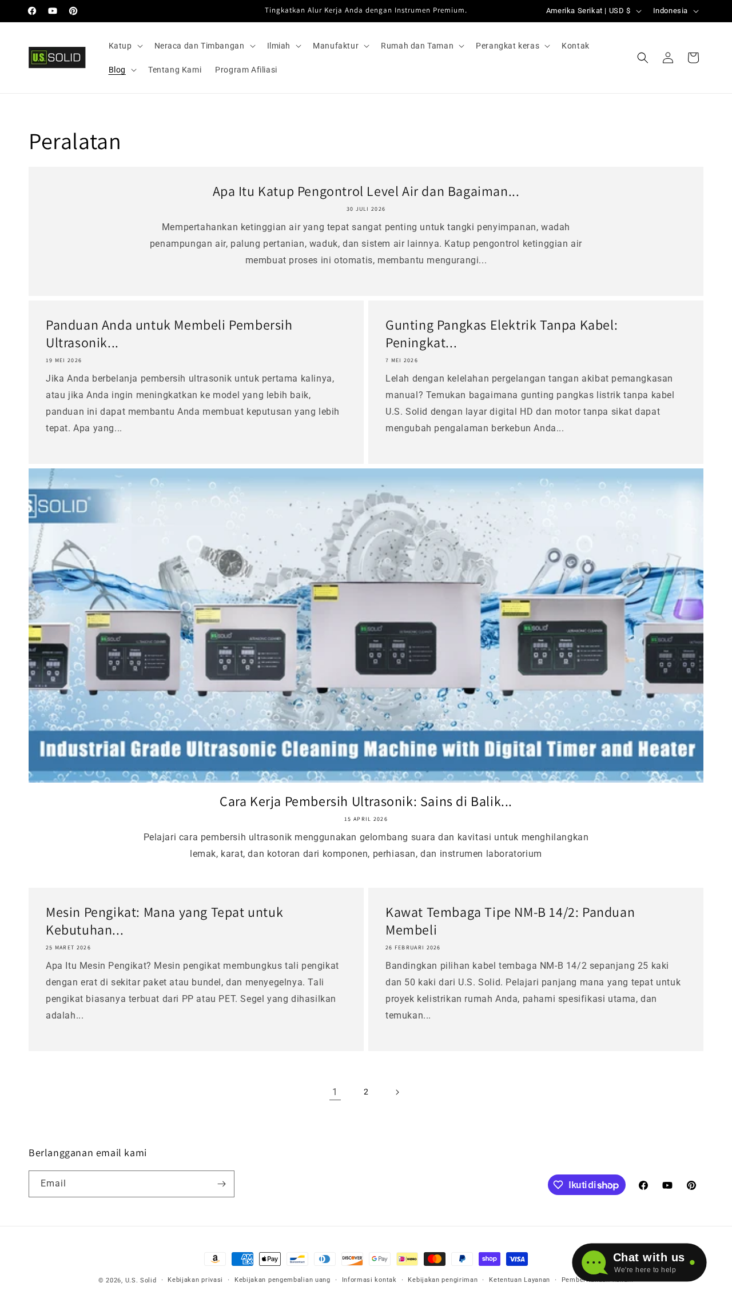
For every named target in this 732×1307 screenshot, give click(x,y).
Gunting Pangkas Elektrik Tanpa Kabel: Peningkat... (501, 333)
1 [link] (335, 1092)
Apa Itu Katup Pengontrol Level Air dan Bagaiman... (366, 191)
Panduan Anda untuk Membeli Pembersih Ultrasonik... (169, 333)
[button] (125, 46)
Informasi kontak (369, 1280)
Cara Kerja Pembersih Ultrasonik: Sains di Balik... (366, 801)
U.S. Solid (141, 1280)
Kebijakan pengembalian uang (282, 1280)
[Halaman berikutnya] (396, 1092)
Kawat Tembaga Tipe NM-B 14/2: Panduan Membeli (510, 921)
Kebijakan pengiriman (443, 1280)
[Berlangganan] (221, 1183)
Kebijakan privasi (195, 1280)
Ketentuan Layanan (519, 1280)
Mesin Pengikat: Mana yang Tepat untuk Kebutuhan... (164, 921)
